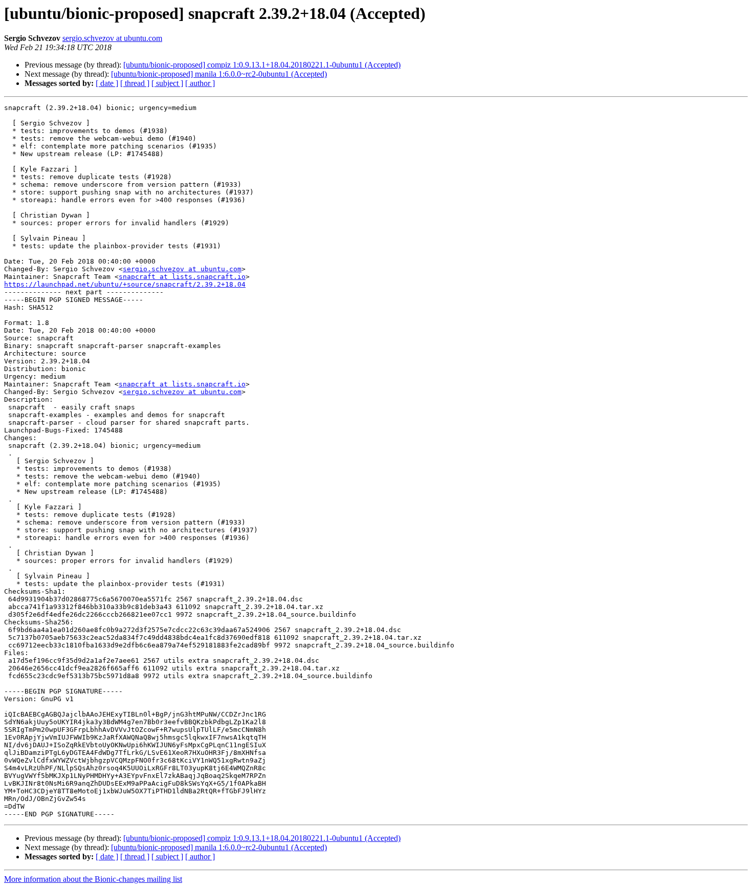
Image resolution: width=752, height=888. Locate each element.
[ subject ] (167, 83)
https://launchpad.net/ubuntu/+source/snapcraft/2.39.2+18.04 (125, 284)
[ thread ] (134, 83)
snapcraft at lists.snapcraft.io (182, 276)
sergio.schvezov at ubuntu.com (112, 38)
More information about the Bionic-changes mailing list (93, 879)
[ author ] (200, 83)
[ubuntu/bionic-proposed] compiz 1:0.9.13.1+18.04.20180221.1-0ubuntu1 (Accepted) (262, 64)
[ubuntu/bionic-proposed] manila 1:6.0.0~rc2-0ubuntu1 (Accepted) (219, 74)
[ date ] (107, 83)
